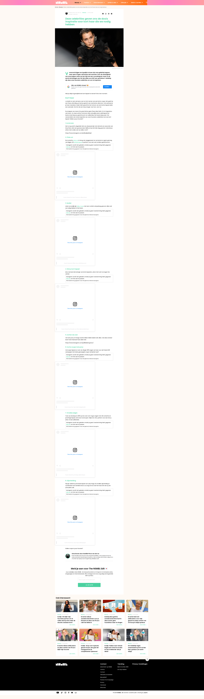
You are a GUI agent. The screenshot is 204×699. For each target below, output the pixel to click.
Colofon (102, 669)
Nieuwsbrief (103, 677)
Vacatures (103, 685)
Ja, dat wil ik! (89, 585)
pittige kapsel (78, 142)
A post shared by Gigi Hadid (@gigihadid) (75, 407)
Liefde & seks (112, 3)
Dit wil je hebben (122, 669)
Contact (102, 672)
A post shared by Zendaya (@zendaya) (75, 474)
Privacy (102, 682)
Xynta (145, 692)
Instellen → (107, 87)
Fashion (86, 3)
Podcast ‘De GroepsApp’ (107, 680)
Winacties (103, 687)
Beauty (77, 3)
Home (56, 7)
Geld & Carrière (136, 3)
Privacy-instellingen (139, 664)
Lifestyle (123, 3)
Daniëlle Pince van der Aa (74, 12)
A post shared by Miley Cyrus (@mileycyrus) (75, 263)
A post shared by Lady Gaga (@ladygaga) (75, 542)
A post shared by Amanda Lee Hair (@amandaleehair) (75, 329)
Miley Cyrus (80, 206)
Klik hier (68, 147)
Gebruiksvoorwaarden (106, 674)
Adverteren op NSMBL (106, 667)
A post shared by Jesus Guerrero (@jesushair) (75, 197)
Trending (121, 664)
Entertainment (98, 3)
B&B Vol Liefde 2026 (123, 667)
